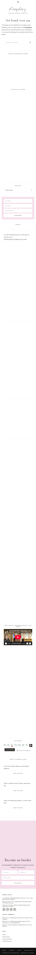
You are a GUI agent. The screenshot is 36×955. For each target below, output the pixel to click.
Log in (4, 934)
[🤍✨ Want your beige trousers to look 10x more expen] (8, 745)
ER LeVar (5, 921)
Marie (4, 925)
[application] (18, 637)
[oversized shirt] (16, 576)
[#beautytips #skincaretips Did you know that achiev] (23, 745)
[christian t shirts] (16, 355)
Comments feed (7, 939)
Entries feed (6, 936)
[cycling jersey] (16, 436)
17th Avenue (30, 952)
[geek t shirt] (16, 597)
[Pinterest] (11, 909)
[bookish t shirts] (16, 395)
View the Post (18, 773)
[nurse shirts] (16, 556)
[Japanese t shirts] (16, 375)
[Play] (6, 643)
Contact (11, 950)
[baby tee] (16, 496)
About (19, 950)
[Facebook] (4, 909)
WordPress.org (7, 941)
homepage (28, 27)
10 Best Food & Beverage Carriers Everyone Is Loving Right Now (16, 922)
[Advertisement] (18, 160)
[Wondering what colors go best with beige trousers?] (16, 745)
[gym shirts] (16, 476)
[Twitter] (7, 909)
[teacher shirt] (16, 536)
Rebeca (5, 917)
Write (4, 950)
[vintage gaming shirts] (16, 516)
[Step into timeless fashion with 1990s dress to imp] (27, 745)
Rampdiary (18, 9)
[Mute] (27, 643)
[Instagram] (14, 909)
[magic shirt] (16, 617)
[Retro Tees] (16, 456)
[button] (18, 2)
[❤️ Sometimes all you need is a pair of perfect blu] (12, 745)
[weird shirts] (16, 416)
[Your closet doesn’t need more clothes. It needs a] (5, 745)
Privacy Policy (29, 950)
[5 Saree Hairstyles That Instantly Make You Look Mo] (19, 745)
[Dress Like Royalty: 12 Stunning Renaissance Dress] (30, 745)
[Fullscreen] (30, 643)
